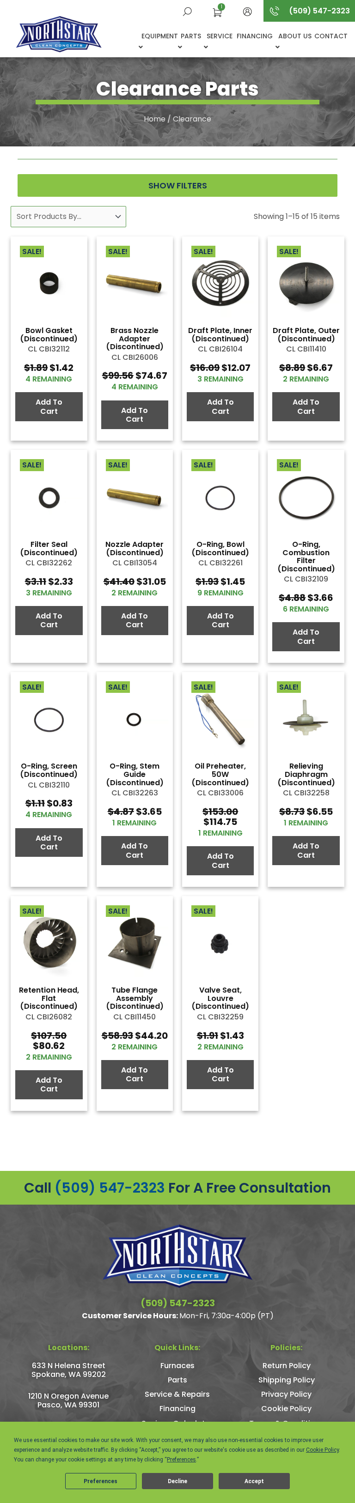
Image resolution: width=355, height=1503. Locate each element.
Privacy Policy (286, 1394)
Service (220, 36)
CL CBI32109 (306, 579)
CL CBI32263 (134, 793)
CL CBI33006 (220, 793)
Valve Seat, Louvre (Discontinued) (220, 998)
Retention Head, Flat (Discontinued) (49, 998)
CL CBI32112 (49, 349)
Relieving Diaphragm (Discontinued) (306, 774)
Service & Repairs (177, 1394)
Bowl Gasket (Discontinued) (49, 334)
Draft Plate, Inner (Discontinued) (220, 334)
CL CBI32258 (306, 793)
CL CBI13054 (134, 563)
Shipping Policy (286, 1380)
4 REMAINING (48, 379)
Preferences (100, 1481)
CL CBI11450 (134, 1017)
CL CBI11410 (306, 349)
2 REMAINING (306, 379)
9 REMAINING (220, 593)
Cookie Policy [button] (322, 1450)
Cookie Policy (286, 1408)
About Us (295, 36)
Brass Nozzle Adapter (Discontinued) (135, 338)
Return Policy (287, 1365)
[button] (247, 11)
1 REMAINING (134, 823)
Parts (191, 36)
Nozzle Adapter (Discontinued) (134, 548)
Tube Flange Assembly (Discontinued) (135, 998)
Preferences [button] (181, 1459)
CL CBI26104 (220, 349)
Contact (331, 36)
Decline (177, 1481)
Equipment (159, 36)
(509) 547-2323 (110, 1188)
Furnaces (177, 1365)
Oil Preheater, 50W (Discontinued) (220, 774)
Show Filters (177, 185)
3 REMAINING (220, 379)
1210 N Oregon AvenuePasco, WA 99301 (68, 1400)
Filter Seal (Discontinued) (49, 548)
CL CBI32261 (220, 563)
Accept (254, 1481)
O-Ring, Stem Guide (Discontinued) (135, 774)
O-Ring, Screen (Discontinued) (49, 770)
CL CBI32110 (49, 785)
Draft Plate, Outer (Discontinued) (306, 334)
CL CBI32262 (48, 563)
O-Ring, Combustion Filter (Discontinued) (306, 556)
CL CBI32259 (220, 1017)
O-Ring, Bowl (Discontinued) (220, 548)
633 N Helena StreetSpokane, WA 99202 (68, 1370)
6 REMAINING (306, 609)
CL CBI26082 (48, 1017)
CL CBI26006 (134, 357)
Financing (255, 36)
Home (154, 119)
